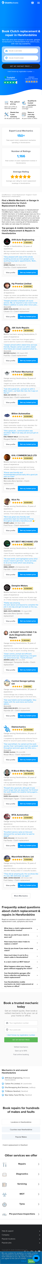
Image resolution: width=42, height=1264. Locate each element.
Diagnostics (22, 1174)
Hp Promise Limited (21, 283)
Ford (5, 267)
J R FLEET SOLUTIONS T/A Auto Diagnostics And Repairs (23, 635)
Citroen (7, 311)
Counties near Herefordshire (21, 1129)
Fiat (5, 569)
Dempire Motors (20, 585)
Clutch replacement (19, 267)
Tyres (22, 1204)
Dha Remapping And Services (16, 1087)
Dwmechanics (19, 727)
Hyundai (7, 710)
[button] (38, 3)
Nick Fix (16, 499)
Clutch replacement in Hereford (15, 1145)
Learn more (31, 1258)
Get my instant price (28, 272)
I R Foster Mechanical (22, 371)
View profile (10, 272)
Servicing (22, 1184)
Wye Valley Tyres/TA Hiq (14, 1095)
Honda (6, 397)
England (28, 195)
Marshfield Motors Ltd (23, 856)
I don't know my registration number (21, 1035)
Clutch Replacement (18, 195)
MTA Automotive (20, 815)
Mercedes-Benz (10, 481)
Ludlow (11, 523)
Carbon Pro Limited (12, 1084)
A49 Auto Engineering (23, 239)
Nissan (6, 754)
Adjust (23, 1261)
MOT (22, 1194)
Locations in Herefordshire (21, 1122)
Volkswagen (8, 662)
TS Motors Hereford (12, 1091)
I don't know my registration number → (21, 71)
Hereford (12, 265)
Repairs (22, 1164)
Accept (31, 1261)
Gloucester (11, 478)
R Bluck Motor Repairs (23, 771)
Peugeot (7, 439)
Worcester (11, 838)
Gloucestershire (13, 796)
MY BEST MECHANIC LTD (25, 541)
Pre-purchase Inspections (22, 1214)
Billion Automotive (21, 413)
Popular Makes (21, 1137)
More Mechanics (21, 896)
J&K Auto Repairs (20, 327)
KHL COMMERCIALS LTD (24, 455)
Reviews (11, 79)
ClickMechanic (6, 195)
